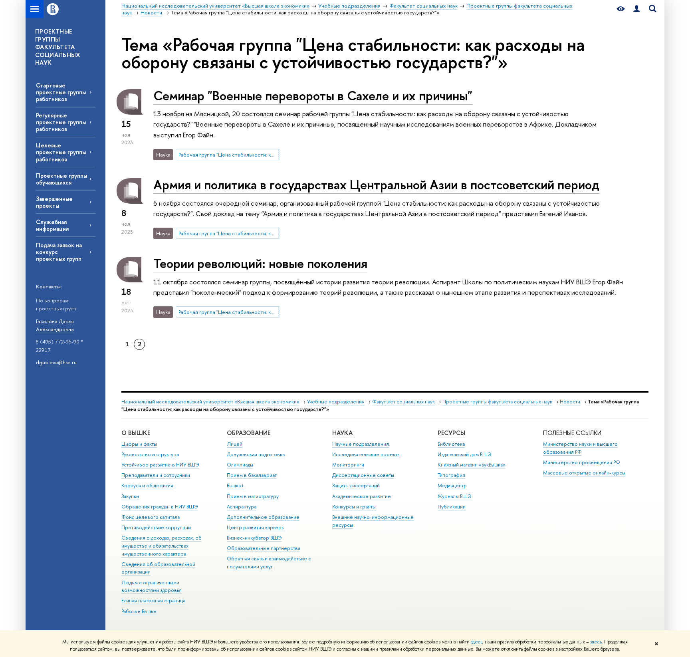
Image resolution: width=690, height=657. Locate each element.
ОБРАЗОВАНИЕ (248, 433)
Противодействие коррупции (156, 527)
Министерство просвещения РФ (581, 462)
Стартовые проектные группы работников (61, 92)
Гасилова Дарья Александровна (55, 325)
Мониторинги (348, 464)
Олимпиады (240, 464)
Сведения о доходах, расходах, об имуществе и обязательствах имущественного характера (161, 545)
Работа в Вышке (139, 611)
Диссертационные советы (363, 475)
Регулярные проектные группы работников (61, 122)
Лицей (234, 444)
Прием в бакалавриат (252, 475)
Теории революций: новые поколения (260, 263)
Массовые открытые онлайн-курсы (584, 472)
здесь (476, 642)
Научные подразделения (360, 444)
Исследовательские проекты (366, 454)
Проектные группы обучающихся (61, 179)
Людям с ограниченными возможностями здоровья (151, 586)
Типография (451, 475)
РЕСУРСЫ (451, 433)
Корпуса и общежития (147, 485)
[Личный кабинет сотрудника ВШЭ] (636, 9)
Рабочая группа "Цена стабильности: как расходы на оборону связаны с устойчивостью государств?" (228, 154)
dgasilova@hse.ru (56, 362)
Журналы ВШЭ (455, 496)
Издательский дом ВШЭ (465, 454)
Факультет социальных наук (403, 401)
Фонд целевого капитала (150, 517)
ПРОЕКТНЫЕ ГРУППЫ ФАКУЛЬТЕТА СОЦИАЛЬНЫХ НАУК (57, 47)
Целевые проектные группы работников (61, 152)
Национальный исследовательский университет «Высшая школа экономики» (210, 401)
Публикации (452, 506)
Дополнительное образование (263, 517)
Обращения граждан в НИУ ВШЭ (159, 506)
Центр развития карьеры (256, 527)
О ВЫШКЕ (135, 433)
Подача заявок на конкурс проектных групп (59, 251)
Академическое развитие (361, 496)
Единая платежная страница (153, 600)
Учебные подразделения (336, 401)
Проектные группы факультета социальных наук (497, 401)
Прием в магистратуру (253, 496)
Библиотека (451, 444)
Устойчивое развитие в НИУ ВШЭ (160, 464)
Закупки (130, 496)
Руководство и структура (150, 454)
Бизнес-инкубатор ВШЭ (254, 537)
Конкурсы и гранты (354, 506)
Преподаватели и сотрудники (155, 475)
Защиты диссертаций (356, 485)
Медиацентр (452, 485)
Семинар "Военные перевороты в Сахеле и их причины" (312, 95)
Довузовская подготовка (256, 454)
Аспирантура (241, 506)
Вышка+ (235, 485)
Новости (570, 401)
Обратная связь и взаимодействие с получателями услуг (269, 562)
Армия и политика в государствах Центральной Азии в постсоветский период (376, 184)
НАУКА (342, 433)
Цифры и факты (139, 444)
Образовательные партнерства (263, 548)
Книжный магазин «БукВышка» (472, 464)
